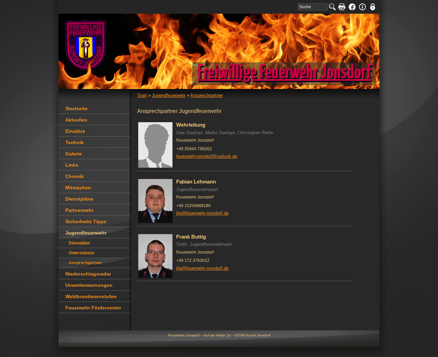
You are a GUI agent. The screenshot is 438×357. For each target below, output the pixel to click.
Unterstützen (81, 253)
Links (71, 165)
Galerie (73, 153)
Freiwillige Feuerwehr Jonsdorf (284, 73)
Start (142, 95)
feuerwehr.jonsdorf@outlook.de (206, 156)
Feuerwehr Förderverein (93, 307)
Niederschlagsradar (88, 274)
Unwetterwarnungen (89, 285)
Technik (74, 142)
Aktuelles (76, 120)
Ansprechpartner (206, 95)
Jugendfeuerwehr (168, 95)
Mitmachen (78, 187)
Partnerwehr (79, 210)
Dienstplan (79, 243)
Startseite (76, 108)
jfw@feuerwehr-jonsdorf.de (202, 213)
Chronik (74, 176)
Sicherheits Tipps (85, 221)
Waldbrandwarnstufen (91, 296)
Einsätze (75, 131)
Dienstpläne (79, 199)
